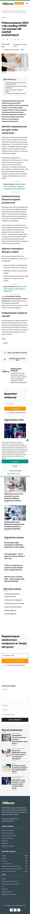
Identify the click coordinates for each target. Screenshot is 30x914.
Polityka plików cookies (13, 473)
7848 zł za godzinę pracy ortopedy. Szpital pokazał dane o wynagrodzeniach (13, 567)
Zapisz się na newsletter (15, 661)
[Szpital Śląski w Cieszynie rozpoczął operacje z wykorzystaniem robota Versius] (6, 737)
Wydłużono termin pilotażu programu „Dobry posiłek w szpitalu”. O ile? (15, 289)
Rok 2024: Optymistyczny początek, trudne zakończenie (15, 83)
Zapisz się (15, 409)
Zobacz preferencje (15, 470)
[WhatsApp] (14, 39)
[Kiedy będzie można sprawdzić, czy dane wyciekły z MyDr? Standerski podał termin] (15, 431)
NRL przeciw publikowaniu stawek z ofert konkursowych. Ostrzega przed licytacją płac (19, 754)
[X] (3, 39)
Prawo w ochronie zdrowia (18, 748)
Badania (14, 763)
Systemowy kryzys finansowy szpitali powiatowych (15, 87)
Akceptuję (15, 461)
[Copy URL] (22, 39)
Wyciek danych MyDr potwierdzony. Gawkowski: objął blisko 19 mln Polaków (14, 545)
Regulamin (13, 412)
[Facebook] (11, 39)
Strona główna (5, 11)
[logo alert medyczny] (15, 802)
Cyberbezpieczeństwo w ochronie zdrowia (18, 777)
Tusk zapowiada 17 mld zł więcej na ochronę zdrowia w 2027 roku (14, 556)
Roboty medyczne (16, 733)
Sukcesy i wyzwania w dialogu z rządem (14, 90)
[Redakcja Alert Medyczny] (3, 49)
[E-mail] (18, 39)
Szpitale (11, 11)
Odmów (15, 466)
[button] (27, 440)
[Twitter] (11, 910)
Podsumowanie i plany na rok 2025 (15, 93)
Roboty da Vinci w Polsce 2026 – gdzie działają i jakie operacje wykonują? (14, 579)
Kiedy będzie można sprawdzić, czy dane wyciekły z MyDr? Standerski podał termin (18, 784)
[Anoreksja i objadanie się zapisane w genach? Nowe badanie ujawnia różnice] (6, 768)
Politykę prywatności (20, 412)
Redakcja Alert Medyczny (12, 49)
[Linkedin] (7, 39)
